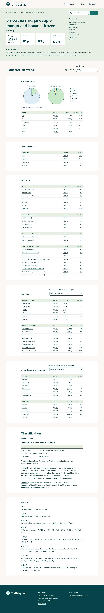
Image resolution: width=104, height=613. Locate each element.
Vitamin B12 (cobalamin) (28, 347)
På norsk (92, 4)
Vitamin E (24, 319)
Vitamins (72, 30)
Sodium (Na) (25, 385)
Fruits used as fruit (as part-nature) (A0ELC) (51, 450)
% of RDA (79, 300)
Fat (23, 115)
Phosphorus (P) (26, 395)
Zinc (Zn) (24, 408)
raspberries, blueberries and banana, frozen (37, 52)
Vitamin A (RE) (26, 306)
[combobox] (79, 13)
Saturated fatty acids (28, 189)
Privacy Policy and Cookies (46, 601)
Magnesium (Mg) (26, 392)
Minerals (72, 32)
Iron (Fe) (24, 404)
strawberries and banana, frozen (15, 52)
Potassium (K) (26, 389)
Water (23, 131)
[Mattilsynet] (16, 593)
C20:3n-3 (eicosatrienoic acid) (30, 256)
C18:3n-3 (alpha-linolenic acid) (30, 253)
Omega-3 (24, 202)
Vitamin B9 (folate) (27, 344)
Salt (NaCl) (25, 379)
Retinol (25, 309)
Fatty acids (72, 25)
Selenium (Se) (25, 411)
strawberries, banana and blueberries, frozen (67, 55)
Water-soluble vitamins (29, 325)
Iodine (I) (24, 417)
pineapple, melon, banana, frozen (60, 52)
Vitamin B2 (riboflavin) (28, 332)
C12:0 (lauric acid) (27, 218)
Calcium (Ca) (25, 382)
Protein (24, 125)
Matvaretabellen (19, 5)
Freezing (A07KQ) (44, 456)
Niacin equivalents (27, 338)
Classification (73, 37)
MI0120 (55, 379)
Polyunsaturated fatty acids (30, 199)
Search (94, 13)
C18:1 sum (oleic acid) (28, 240)
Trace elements (74, 35)
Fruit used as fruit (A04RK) (42, 442)
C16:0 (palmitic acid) (27, 224)
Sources (71, 40)
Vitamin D (24, 316)
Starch (23, 156)
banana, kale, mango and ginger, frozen (81, 52)
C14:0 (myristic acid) (27, 221)
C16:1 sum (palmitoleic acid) (29, 237)
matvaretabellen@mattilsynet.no (78, 595)
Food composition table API (46, 595)
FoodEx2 (24, 468)
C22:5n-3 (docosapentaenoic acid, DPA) (33, 272)
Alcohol (24, 128)
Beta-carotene (27, 313)
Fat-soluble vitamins (28, 300)
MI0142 (55, 131)
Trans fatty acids (26, 192)
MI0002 (55, 115)
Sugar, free (25, 165)
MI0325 (55, 303)
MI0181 (55, 119)
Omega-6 (24, 205)
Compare (71, 70)
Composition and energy (77, 22)
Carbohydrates (74, 27)
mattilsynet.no (42, 603)
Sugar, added (25, 162)
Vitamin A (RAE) (26, 303)
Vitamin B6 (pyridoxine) (28, 341)
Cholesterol (25, 208)
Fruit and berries (11, 12)
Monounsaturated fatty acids (30, 196)
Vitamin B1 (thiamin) (27, 328)
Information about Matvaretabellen (48, 598)
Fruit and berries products (25, 12)
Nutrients (81, 4)
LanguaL (24, 482)
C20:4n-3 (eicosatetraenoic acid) (31, 262)
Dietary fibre (25, 122)
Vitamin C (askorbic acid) (29, 351)
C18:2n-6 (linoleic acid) (28, 249)
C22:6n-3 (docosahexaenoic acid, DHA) (33, 275)
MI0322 (55, 306)
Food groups (69, 4)
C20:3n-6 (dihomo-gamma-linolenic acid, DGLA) (36, 259)
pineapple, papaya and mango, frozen (17, 55)
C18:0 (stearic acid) (27, 227)
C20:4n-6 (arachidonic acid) (30, 265)
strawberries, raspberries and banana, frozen (41, 55)
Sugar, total (25, 159)
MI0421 (55, 338)
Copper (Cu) (25, 414)
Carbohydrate (26, 119)
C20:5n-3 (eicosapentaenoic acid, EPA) (33, 268)
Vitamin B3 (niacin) (27, 335)
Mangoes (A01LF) (44, 453)
